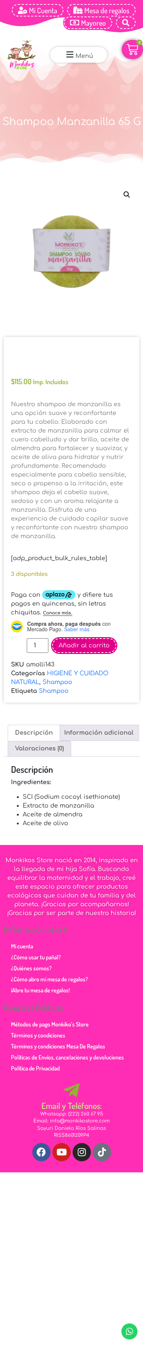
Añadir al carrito (84, 638)
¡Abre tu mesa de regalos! (40, 982)
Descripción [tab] (34, 725)
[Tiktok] (102, 1145)
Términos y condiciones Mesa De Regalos (58, 1039)
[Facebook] (41, 1145)
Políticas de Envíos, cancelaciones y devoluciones (67, 1050)
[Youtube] (61, 1145)
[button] (78, 55)
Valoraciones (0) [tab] (39, 741)
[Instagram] (82, 1145)
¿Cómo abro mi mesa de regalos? (49, 971)
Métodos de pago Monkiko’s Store (50, 1017)
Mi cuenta (22, 938)
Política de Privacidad (35, 1061)
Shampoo (57, 675)
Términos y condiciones (38, 1028)
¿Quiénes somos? (31, 960)
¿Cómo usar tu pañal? (36, 949)
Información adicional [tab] (98, 725)
